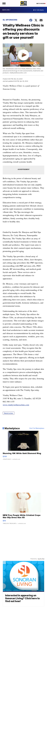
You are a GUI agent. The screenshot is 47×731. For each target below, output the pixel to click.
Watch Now (40, 3)
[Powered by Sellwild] (41, 559)
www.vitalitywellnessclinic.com (16, 404)
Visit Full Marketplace (36, 428)
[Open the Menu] (4, 3)
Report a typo (8, 413)
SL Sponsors (10, 20)
